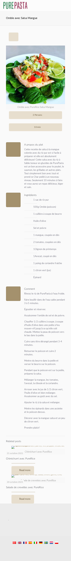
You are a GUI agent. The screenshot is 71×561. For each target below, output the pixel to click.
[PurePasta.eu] (15, 5)
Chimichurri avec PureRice (20, 458)
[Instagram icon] (41, 548)
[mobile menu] (66, 5)
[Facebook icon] (29, 548)
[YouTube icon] (33, 548)
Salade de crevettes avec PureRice (25, 487)
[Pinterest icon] (37, 548)
